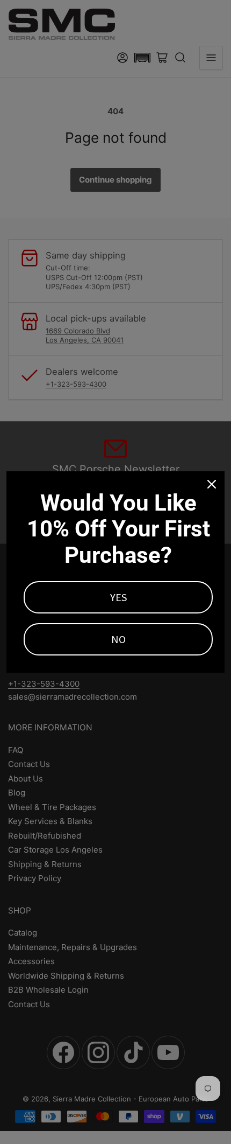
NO (118, 639)
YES (118, 597)
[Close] (212, 484)
